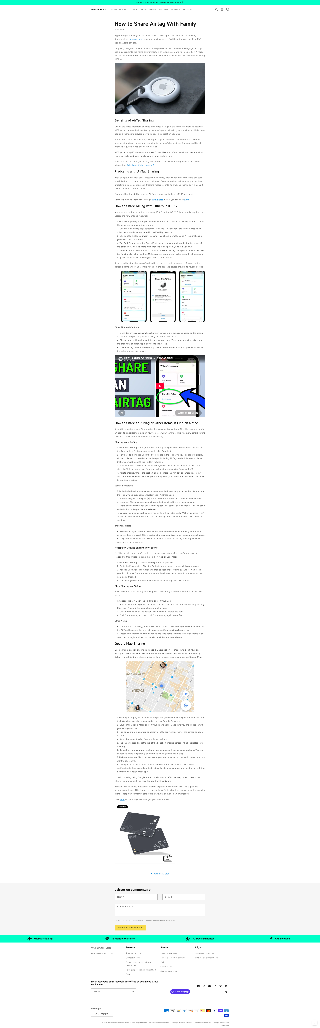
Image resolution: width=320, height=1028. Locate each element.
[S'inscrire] (133, 991)
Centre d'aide (166, 966)
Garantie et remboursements (173, 958)
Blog (128, 974)
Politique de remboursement (159, 1022)
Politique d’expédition (221, 1022)
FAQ (162, 962)
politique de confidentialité (206, 958)
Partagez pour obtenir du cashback (141, 970)
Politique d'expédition (169, 953)
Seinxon (111, 1022)
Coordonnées (224, 1025)
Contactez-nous (133, 958)
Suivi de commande (168, 971)
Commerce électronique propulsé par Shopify (130, 1022)
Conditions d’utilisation (202, 1022)
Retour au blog (162, 873)
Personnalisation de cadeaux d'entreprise (138, 963)
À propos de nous (133, 953)
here (122, 799)
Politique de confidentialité (182, 1022)
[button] (216, 9)
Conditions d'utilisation (205, 953)
